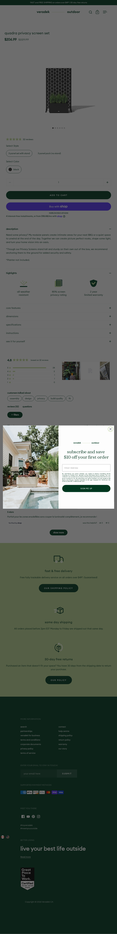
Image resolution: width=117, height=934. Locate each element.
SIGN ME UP (86, 488)
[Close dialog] (110, 429)
